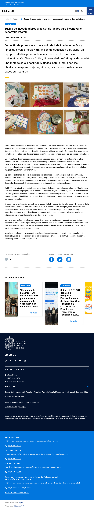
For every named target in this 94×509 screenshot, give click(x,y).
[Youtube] (20, 360)
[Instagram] (6, 360)
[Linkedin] (25, 360)
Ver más (34, 313)
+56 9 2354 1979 (12, 378)
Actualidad (25, 286)
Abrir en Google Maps (15, 396)
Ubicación (10, 387)
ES (78, 11)
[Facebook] (15, 360)
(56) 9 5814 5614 (14, 472)
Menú (90, 13)
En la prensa (10, 24)
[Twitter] (10, 360)
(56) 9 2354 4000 (14, 446)
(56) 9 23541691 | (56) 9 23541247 (21, 488)
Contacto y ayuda (14, 369)
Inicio (7, 19)
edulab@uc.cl (11, 375)
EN (82, 11)
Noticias (16, 19)
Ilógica (21, 503)
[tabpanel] (22, 299)
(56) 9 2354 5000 (14, 459)
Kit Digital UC (19, 506)
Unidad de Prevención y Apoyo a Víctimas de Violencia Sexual (31, 477)
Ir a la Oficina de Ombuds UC (17, 493)
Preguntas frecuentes (14, 382)
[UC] (15, 3)
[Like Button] (6, 259)
